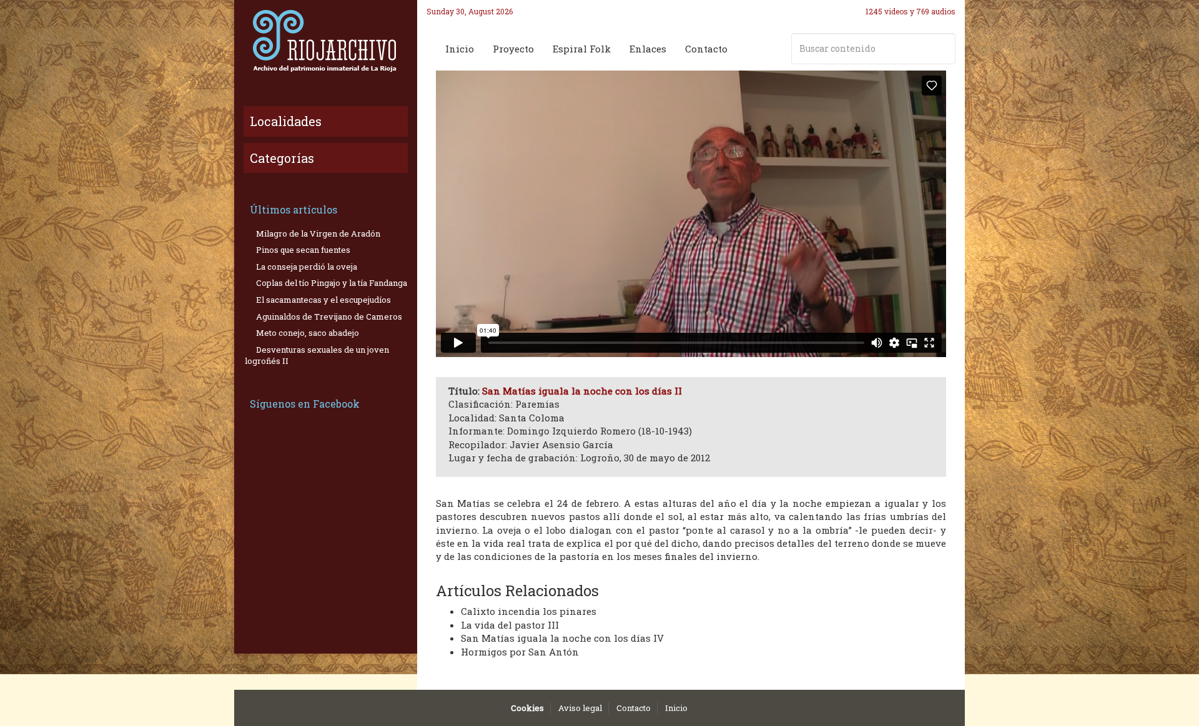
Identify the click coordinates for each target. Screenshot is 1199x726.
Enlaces (647, 48)
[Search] (943, 49)
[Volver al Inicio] (326, 40)
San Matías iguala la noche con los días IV (562, 638)
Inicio (459, 48)
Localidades (286, 121)
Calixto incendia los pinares (528, 611)
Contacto (706, 48)
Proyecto (513, 48)
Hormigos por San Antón (520, 651)
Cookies (527, 708)
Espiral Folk (582, 48)
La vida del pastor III (510, 625)
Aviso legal (580, 708)
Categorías (282, 158)
